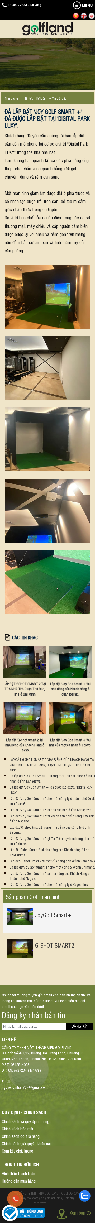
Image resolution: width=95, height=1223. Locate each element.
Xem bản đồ (80, 1213)
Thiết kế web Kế (39, 1202)
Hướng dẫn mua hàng (19, 1181)
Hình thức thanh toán (18, 1173)
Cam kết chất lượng (17, 1151)
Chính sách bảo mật (18, 1128)
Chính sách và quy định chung (25, 1121)
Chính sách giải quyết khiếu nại (26, 1143)
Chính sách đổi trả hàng (21, 1136)
